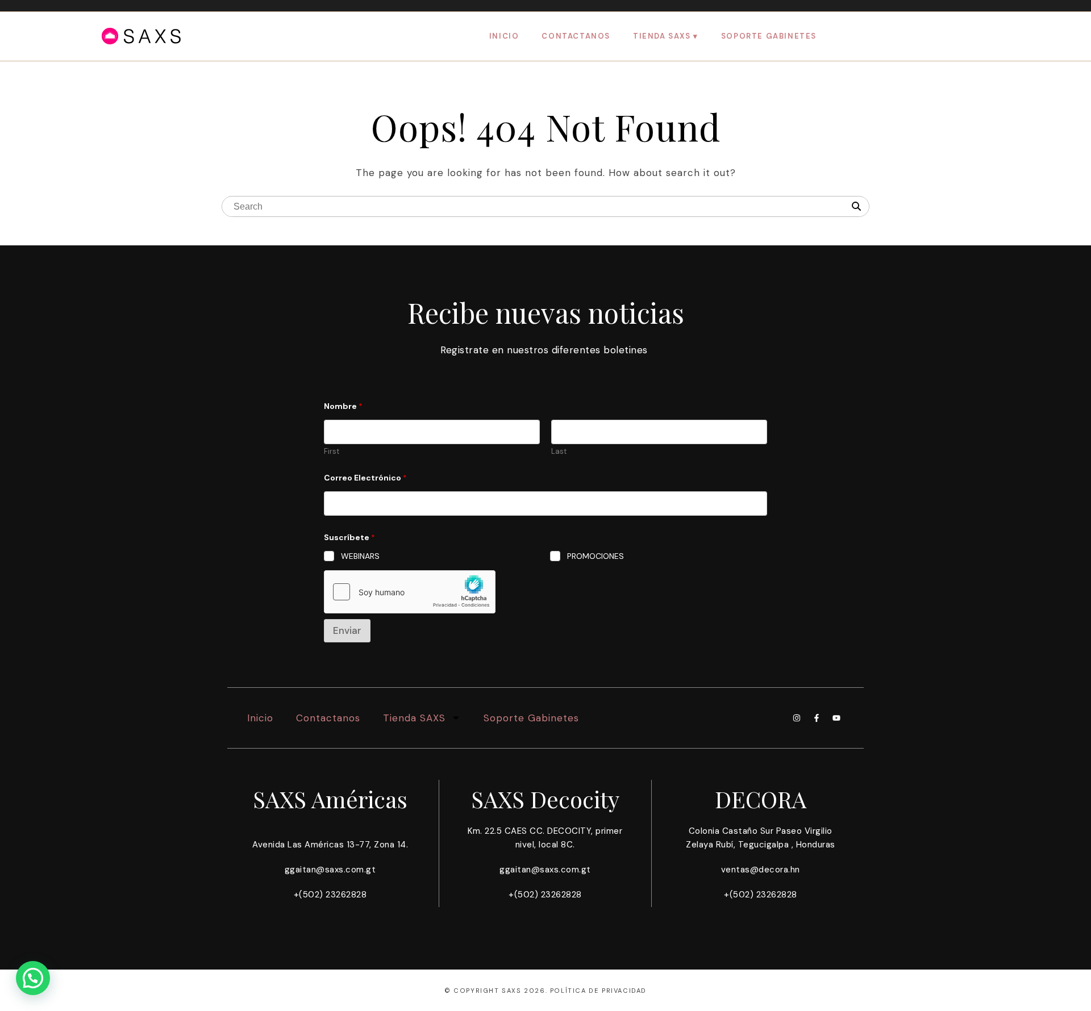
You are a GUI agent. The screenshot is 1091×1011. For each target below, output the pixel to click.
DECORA (760, 799)
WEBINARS (360, 556)
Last (559, 451)
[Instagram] (797, 718)
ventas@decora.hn (760, 869)
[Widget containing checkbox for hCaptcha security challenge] (409, 591)
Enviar (347, 630)
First (331, 451)
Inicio (504, 36)
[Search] (856, 207)
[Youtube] (836, 718)
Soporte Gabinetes (769, 36)
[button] (33, 978)
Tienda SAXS (662, 36)
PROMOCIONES (595, 556)
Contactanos (576, 36)
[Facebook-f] (817, 718)
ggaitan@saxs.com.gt (330, 869)
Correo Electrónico (365, 478)
